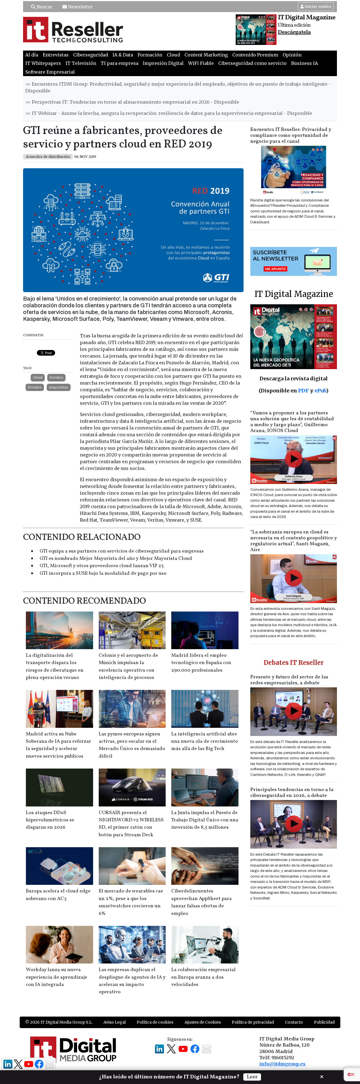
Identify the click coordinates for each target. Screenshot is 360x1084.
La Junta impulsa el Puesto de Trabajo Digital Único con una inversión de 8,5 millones (204, 820)
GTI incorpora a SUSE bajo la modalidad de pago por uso (103, 573)
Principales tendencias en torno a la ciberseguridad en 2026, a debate (292, 792)
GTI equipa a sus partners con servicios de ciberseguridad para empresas (122, 551)
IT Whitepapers (43, 63)
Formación (150, 55)
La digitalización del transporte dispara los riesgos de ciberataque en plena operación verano (55, 666)
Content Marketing (206, 55)
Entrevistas (56, 55)
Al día (31, 55)
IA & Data (122, 55)
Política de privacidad (253, 1022)
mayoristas (58, 387)
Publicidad (324, 1022)
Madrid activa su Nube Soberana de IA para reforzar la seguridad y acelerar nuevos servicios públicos (58, 745)
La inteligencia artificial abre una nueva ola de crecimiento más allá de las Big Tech (204, 742)
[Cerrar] (322, 1076)
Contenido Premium (255, 55)
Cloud (173, 55)
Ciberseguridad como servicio (252, 63)
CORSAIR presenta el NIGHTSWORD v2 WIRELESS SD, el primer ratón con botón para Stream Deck (131, 823)
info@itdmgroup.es (282, 1064)
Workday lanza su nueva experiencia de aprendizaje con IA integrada (56, 977)
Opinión (292, 55)
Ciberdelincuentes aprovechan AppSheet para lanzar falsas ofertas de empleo (201, 902)
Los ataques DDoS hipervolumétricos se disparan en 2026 (50, 820)
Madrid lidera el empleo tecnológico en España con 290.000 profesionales (201, 663)
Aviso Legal (115, 1022)
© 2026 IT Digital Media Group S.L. (59, 1022)
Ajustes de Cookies (202, 1022)
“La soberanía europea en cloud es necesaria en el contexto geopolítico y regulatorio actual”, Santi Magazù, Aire (293, 541)
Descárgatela (294, 32)
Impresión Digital (163, 63)
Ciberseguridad (90, 55)
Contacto (294, 1022)
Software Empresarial (50, 72)
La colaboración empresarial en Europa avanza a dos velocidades (203, 977)
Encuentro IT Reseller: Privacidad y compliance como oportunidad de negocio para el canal (290, 135)
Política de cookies (155, 1022)
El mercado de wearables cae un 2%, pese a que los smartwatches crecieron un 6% (131, 902)
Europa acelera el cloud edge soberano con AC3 (58, 895)
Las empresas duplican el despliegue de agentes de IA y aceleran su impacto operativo (132, 981)
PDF (303, 390)
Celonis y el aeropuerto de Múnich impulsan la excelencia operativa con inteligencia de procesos (128, 666)
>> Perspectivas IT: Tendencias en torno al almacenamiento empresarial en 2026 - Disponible (132, 102)
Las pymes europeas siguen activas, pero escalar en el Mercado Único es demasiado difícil (132, 745)
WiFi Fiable (201, 63)
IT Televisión (81, 63)
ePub (320, 390)
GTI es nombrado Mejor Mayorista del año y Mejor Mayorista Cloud (116, 558)
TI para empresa (119, 63)
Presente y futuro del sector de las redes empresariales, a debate (289, 680)
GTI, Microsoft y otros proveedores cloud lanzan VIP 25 (102, 565)
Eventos (56, 377)
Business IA (304, 63)
